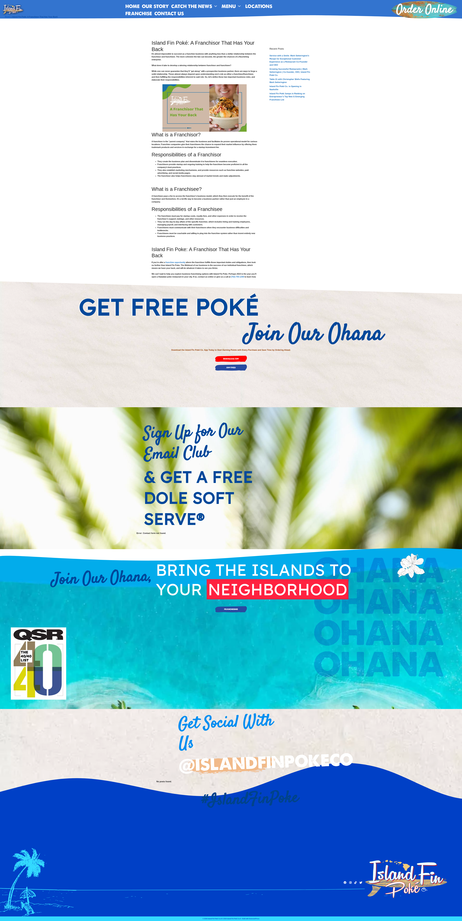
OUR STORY (155, 6)
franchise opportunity (175, 262)
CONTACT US (169, 13)
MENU (228, 6)
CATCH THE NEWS (191, 6)
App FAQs (231, 367)
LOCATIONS (258, 6)
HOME (132, 6)
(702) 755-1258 (237, 277)
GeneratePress (254, 919)
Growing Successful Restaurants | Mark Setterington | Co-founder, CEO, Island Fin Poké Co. (290, 72)
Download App (231, 359)
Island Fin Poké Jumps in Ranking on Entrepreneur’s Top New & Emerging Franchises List (287, 96)
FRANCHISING (231, 609)
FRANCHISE (138, 13)
